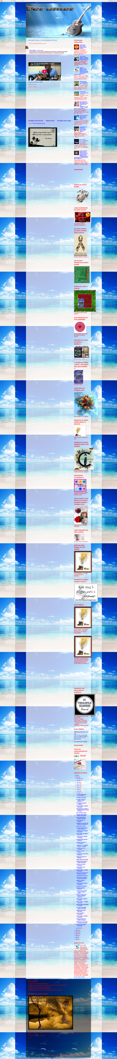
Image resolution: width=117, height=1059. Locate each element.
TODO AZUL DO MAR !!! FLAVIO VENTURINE (81, 878)
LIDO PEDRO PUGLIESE (81, 875)
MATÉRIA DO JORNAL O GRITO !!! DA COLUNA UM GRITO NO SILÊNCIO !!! (45, 990)
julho (78, 784)
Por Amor (84, 945)
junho (78, 785)
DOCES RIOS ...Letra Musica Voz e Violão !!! (84, 92)
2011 (77, 935)
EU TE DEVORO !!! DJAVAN (80, 821)
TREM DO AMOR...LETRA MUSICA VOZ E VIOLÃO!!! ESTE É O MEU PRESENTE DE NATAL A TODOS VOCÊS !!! (81, 71)
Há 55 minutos (40, 50)
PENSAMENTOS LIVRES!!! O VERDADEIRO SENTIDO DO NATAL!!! (83, 129)
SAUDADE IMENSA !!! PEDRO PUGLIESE (81, 919)
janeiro (78, 928)
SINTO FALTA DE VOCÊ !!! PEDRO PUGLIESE (82, 873)
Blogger (67, 1055)
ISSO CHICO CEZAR (80, 826)
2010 (77, 937)
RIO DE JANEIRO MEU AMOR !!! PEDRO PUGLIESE (81, 896)
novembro (79, 778)
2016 (77, 775)
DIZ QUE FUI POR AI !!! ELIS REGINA (81, 843)
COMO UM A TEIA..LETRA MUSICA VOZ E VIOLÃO (83, 47)
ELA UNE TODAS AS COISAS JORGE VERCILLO (81, 800)
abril (78, 789)
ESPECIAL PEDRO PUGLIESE (80, 881)
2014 (77, 930)
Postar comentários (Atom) (38, 123)
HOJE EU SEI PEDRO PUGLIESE (81, 925)
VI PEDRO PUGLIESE (81, 797)
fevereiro (79, 792)
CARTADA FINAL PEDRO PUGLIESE (82, 831)
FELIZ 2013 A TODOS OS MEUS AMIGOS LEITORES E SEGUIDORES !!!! (84, 58)
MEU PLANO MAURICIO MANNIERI (81, 899)
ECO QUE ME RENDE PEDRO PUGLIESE (81, 908)
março (78, 791)
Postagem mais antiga (64, 120)
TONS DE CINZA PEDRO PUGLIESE (81, 837)
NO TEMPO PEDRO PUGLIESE (80, 849)
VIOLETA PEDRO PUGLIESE (80, 914)
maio (78, 787)
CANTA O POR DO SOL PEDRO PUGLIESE (37, 983)
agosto (78, 782)
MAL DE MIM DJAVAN (81, 812)
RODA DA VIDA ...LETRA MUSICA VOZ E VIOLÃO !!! (84, 82)
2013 (77, 932)
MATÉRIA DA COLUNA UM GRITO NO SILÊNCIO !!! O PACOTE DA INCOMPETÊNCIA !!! (47, 985)
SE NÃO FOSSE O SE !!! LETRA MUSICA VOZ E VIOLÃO (84, 117)
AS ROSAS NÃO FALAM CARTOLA (81, 840)
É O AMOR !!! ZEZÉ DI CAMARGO (81, 804)
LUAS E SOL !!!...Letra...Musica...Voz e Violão (84, 140)
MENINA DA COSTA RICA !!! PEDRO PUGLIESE (82, 922)
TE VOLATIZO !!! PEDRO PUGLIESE (82, 917)
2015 (77, 777)
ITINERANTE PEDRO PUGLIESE (81, 911)
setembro (79, 780)
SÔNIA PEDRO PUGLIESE (82, 859)
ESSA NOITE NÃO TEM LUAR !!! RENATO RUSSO (81, 892)
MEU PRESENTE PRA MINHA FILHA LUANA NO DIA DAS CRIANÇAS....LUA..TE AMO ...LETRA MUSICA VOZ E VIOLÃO (81, 105)
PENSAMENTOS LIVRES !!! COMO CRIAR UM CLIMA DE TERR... (82, 810)
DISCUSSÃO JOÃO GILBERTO (80, 868)
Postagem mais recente (35, 120)
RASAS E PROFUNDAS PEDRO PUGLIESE (81, 815)
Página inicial (50, 120)
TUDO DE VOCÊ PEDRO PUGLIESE (81, 884)
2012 (77, 933)
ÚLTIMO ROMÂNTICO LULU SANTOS (81, 795)
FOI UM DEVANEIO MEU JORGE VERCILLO (81, 828)
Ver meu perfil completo (79, 976)
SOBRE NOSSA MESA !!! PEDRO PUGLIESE (81, 862)
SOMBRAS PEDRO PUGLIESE (80, 888)
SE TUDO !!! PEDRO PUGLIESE (80, 865)
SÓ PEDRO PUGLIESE (81, 886)
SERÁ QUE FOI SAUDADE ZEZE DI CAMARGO (82, 846)
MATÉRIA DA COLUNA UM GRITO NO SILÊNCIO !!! (82, 824)
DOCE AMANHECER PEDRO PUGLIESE (81, 818)
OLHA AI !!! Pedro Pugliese (80, 851)
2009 (77, 939)
